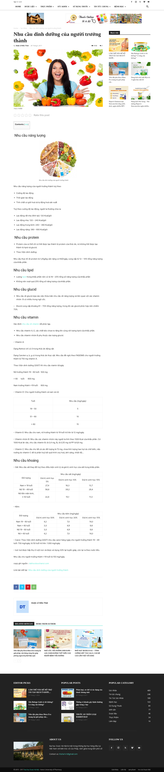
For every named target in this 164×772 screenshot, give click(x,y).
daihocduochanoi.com (39, 563)
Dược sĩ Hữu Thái (22, 46)
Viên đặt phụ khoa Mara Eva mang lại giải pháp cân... (117, 79)
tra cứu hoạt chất (144, 770)
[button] (147, 7)
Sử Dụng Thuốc (80, 7)
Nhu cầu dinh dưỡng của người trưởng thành (48, 570)
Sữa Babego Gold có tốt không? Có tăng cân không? (139, 55)
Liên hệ (123, 770)
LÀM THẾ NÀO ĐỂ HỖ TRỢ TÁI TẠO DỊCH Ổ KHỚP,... (117, 55)
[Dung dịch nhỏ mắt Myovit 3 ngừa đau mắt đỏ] (141, 68)
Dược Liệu (30, 7)
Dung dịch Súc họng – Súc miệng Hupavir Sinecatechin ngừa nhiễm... (140, 103)
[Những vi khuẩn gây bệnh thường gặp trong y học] (67, 705)
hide (26, 124)
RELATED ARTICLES (24, 624)
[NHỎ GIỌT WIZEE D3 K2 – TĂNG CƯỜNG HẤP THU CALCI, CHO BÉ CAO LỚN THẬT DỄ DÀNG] (89, 638)
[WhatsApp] (33, 587)
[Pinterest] (27, 587)
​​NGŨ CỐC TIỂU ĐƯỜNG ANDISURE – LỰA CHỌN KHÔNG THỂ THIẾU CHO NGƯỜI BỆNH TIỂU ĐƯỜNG (58, 653)
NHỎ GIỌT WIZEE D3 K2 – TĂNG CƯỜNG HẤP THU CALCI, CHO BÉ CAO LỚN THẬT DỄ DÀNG (87, 653)
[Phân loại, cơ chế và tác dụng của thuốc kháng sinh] (67, 693)
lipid (24, 277)
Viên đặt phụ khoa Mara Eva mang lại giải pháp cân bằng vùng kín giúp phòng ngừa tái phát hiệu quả (27, 653)
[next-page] (19, 660)
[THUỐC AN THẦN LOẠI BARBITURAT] (67, 717)
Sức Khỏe (62, 7)
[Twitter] (140, 2)
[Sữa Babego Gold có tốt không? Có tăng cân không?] (141, 44)
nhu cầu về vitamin (30, 324)
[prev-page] (15, 660)
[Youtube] (148, 2)
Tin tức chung (101, 7)
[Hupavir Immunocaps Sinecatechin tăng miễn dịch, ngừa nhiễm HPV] (118, 92)
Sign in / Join (18, 2)
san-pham (132, 770)
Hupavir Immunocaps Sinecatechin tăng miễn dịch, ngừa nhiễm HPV (117, 103)
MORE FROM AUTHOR (46, 624)
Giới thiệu (115, 770)
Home (18, 7)
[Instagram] (136, 2)
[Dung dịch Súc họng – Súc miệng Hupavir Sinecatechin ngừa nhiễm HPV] (141, 92)
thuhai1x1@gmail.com (68, 754)
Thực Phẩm (46, 7)
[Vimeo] (144, 2)
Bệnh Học (119, 7)
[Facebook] (132, 2)
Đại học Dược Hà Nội (31, 770)
